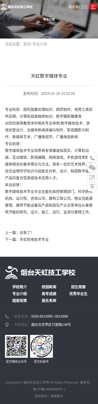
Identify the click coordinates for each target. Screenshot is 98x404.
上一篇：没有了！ (19, 233)
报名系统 (49, 301)
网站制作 (41, 396)
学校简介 (19, 287)
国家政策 (19, 301)
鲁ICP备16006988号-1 (49, 389)
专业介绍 (40, 44)
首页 (27, 44)
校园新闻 (49, 287)
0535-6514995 (41, 316)
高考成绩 (49, 294)
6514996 (61, 316)
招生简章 (78, 287)
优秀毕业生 (78, 294)
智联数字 (57, 396)
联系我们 (75, 7)
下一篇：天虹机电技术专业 (27, 239)
